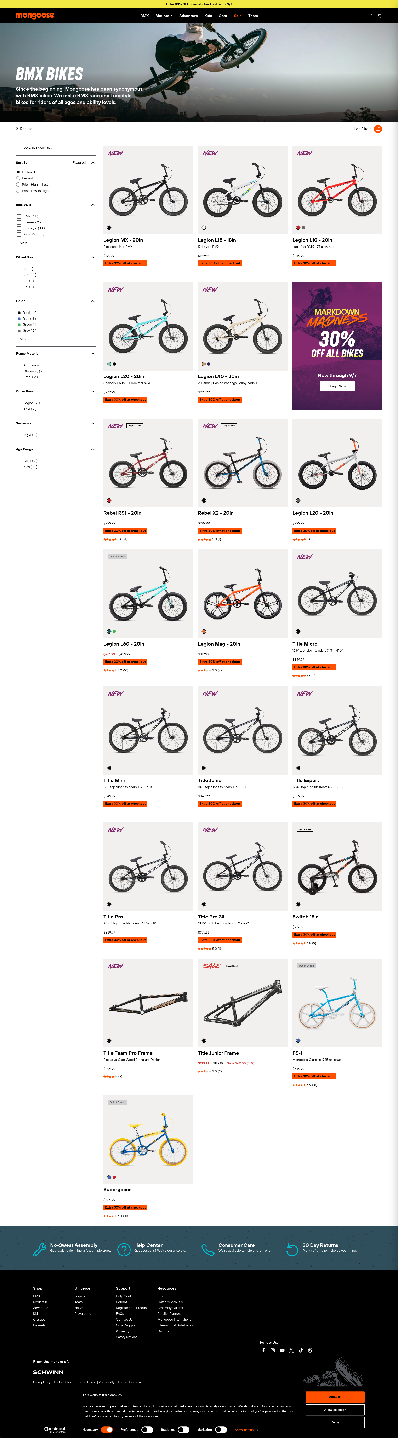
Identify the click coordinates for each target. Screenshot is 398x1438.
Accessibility (107, 1382)
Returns (121, 1302)
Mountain (164, 15)
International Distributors (175, 1325)
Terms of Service (85, 1382)
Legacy (80, 1296)
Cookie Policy (62, 1382)
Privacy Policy (42, 1382)
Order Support (126, 1325)
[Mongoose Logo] (35, 15)
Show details (244, 1430)
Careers (163, 1331)
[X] (291, 1351)
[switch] (147, 1429)
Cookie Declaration (130, 1382)
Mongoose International (175, 1319)
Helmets (39, 1325)
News (79, 1308)
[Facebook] (263, 1351)
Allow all (335, 1397)
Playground (83, 1313)
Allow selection (335, 1409)
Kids (208, 15)
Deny (335, 1422)
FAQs (120, 1313)
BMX (144, 15)
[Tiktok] (300, 1351)
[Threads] (310, 1351)
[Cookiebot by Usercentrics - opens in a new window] (55, 1430)
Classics (39, 1319)
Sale (238, 15)
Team (253, 15)
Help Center (125, 1296)
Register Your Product (132, 1308)
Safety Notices (126, 1337)
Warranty (122, 1331)
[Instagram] (272, 1351)
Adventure (188, 15)
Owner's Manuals (170, 1302)
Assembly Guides (170, 1308)
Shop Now (337, 386)
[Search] (372, 16)
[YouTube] (282, 1351)
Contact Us (124, 1319)
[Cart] (379, 16)
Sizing (162, 1296)
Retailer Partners (169, 1313)
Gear (223, 15)
